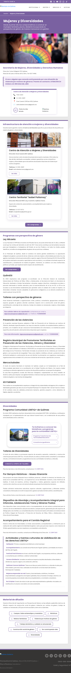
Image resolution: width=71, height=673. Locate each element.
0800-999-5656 (64, 661)
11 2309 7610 (39, 469)
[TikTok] (66, 2)
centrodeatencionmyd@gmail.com (26, 104)
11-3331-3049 (20, 98)
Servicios (56, 7)
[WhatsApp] (63, 2)
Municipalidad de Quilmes (19, 661)
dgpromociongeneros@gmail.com (16, 314)
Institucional (33, 7)
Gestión (45, 7)
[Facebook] (51, 2)
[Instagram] (60, 2)
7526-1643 (19, 95)
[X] (54, 2)
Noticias (67, 7)
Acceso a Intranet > (6, 668)
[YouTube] (57, 2)
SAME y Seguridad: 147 (62, 665)
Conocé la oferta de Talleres (16, 464)
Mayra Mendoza (10, 664)
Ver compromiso (33, 225)
